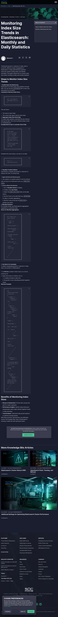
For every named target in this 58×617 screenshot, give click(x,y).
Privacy (40, 574)
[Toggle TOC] (55, 22)
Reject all (23, 611)
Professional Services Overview (45, 540)
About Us (40, 564)
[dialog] (19, 605)
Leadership (40, 569)
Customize (7, 611)
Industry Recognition (43, 566)
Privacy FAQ (39, 595)
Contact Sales (28, 434)
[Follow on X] (26, 57)
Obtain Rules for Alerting (25, 543)
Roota (21, 576)
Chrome (3, 581)
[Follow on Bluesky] (40, 604)
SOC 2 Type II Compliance (44, 576)
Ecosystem (4, 552)
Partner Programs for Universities (46, 578)
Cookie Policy (23, 593)
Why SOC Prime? (42, 562)
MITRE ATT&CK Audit (43, 543)
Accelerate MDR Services (25, 550)
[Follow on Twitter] (36, 604)
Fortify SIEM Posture (24, 540)
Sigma (21, 578)
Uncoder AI (3, 545)
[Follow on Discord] (30, 57)
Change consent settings (11, 593)
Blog (9, 6)
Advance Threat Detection (26, 545)
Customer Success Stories (26, 571)
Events (21, 564)
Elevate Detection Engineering (27, 548)
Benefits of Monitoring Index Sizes (43, 29)
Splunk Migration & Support (7, 569)
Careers (40, 571)
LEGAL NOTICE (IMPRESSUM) (45, 593)
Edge (12, 581)
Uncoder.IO (3, 576)
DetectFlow (3, 548)
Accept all (31, 611)
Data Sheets (22, 566)
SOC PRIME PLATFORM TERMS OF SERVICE (24, 595)
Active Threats (23, 569)
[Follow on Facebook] (23, 57)
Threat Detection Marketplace (8, 540)
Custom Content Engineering (45, 545)
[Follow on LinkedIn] (19, 57)
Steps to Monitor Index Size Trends (44, 26)
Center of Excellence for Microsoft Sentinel (9, 562)
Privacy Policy (7, 606)
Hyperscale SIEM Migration (26, 552)
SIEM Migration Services (44, 548)
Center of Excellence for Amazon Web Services (8, 566)
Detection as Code (24, 574)
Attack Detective (5, 543)
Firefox (7, 581)
